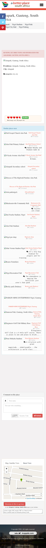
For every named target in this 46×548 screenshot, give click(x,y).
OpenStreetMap (31, 498)
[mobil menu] (41, 4)
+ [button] (6, 468)
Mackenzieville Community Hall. (35, 204)
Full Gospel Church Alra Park (35, 134)
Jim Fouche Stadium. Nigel (33, 215)
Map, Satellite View (12, 463)
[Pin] (3, 27)
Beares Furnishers (30, 262)
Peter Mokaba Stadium (32, 338)
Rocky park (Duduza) (31, 286)
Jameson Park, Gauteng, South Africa (37, 314)
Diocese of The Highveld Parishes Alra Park (23, 187)
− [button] (6, 472)
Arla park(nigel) (29, 192)
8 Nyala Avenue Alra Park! (34, 155)
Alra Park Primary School (33, 144)
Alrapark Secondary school (34, 167)
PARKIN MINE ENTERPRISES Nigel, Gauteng (23, 306)
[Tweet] (3, 22)
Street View (27, 463)
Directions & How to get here (14, 504)
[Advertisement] (23, 41)
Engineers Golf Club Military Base (36, 325)
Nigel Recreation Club (32, 273)
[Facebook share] (3, 16)
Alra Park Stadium (30, 226)
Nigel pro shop (29, 237)
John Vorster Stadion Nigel (33, 248)
